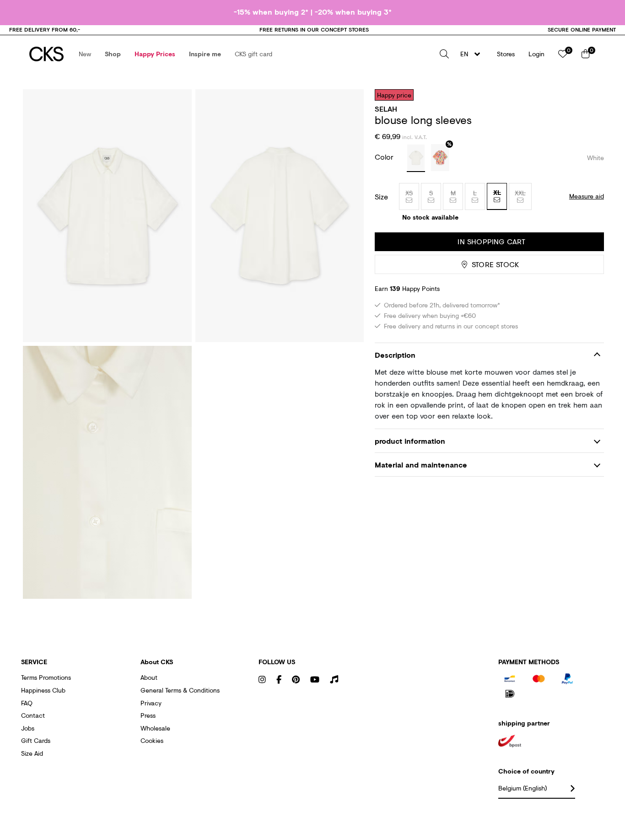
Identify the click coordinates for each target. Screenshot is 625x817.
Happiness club (43, 690)
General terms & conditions (180, 690)
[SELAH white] (416, 158)
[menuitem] (85, 54)
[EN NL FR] (473, 54)
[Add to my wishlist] (590, 94)
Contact (33, 715)
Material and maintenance (421, 464)
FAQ (26, 703)
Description (395, 354)
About (148, 677)
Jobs (27, 728)
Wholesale (155, 728)
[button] (85, 54)
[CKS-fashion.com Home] (46, 54)
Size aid (32, 753)
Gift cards (35, 740)
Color (385, 156)
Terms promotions (46, 677)
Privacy (151, 703)
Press (148, 715)
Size (381, 196)
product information (410, 440)
